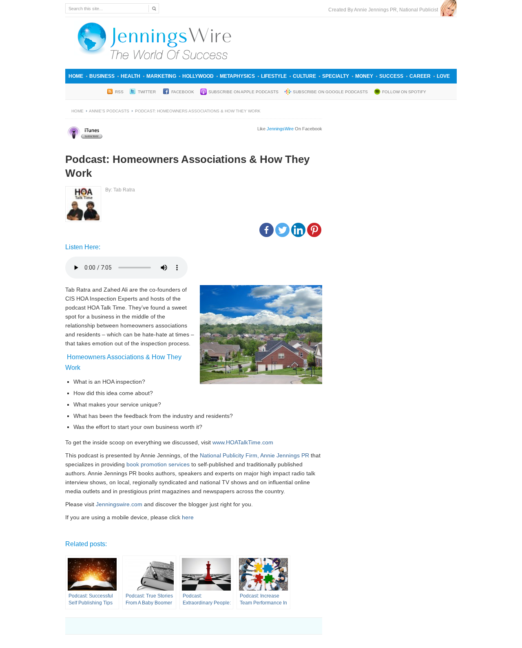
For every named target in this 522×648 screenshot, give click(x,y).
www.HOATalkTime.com (242, 442)
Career (420, 76)
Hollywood (198, 76)
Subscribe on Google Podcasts (330, 92)
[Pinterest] (314, 230)
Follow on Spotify (404, 92)
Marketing (161, 76)
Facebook (182, 92)
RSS (119, 92)
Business (102, 76)
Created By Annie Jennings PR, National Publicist (384, 10)
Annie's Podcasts (109, 111)
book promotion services (158, 464)
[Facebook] (266, 230)
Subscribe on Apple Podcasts (243, 92)
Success (391, 76)
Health (130, 76)
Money (364, 76)
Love (443, 76)
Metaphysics (237, 76)
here (188, 517)
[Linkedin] (298, 230)
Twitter (147, 92)
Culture (304, 76)
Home (76, 76)
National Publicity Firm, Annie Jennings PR (254, 455)
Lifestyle (274, 76)
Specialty (335, 76)
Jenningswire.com (119, 504)
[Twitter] (282, 230)
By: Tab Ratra (120, 190)
